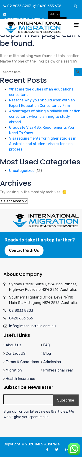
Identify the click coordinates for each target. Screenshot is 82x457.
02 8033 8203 (18, 6)
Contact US (16, 353)
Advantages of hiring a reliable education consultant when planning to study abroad (44, 116)
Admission (52, 362)
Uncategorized (22, 170)
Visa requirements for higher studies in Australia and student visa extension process (42, 143)
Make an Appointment (56, 17)
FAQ (46, 345)
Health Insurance (20, 379)
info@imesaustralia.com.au (24, 18)
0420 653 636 (48, 6)
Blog (47, 353)
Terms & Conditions (22, 362)
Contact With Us (24, 250)
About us (13, 345)
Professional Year (58, 370)
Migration (14, 370)
